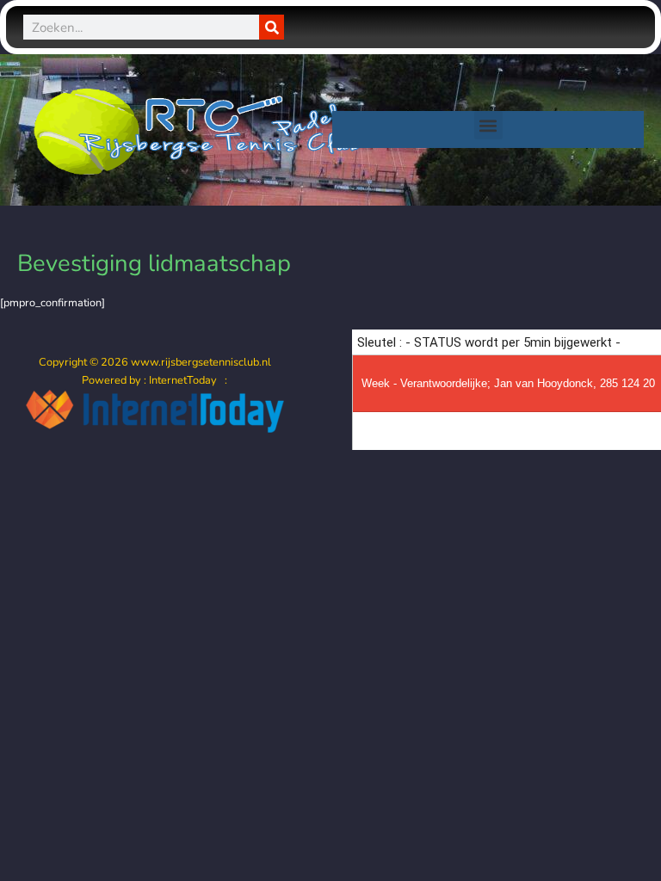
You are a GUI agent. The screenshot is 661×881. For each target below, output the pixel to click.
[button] (488, 125)
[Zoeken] (271, 27)
